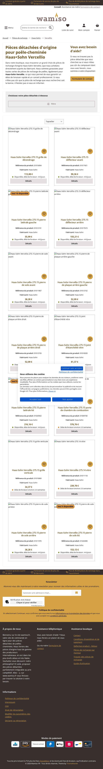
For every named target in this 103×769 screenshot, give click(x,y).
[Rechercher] (50, 27)
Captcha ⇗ (37, 605)
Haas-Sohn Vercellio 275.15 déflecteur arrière (74, 221)
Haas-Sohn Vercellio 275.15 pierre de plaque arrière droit (29, 346)
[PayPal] (50, 744)
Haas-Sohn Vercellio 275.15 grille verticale (28, 471)
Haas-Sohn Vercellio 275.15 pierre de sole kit (75, 534)
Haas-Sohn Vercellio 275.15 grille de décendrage (29, 158)
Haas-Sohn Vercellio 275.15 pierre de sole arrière (29, 534)
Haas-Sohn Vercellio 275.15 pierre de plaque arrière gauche (75, 283)
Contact (77, 635)
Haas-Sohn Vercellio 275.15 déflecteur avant (74, 158)
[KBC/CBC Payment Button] (15, 744)
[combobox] (34, 27)
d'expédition (44, 761)
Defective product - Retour (85, 646)
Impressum (10, 702)
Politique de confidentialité (17, 698)
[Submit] (76, 593)
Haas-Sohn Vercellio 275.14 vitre (74, 470)
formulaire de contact (90, 7)
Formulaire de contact (82, 79)
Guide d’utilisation (82, 663)
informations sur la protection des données (73, 613)
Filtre (53, 104)
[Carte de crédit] (88, 744)
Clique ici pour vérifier (26, 602)
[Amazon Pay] (25, 744)
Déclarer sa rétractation (15, 720)
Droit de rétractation (14, 710)
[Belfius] (69, 744)
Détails (28, 181)
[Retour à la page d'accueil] (51, 17)
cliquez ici (52, 391)
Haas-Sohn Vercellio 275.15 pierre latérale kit (29, 409)
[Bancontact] (78, 744)
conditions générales (58, 616)
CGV (7, 706)
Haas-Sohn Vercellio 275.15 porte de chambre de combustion (74, 409)
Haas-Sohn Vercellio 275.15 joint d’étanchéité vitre (74, 346)
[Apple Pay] (60, 744)
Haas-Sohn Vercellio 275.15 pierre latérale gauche (29, 221)
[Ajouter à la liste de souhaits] (44, 151)
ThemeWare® (72, 763)
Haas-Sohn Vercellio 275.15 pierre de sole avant (29, 283)
